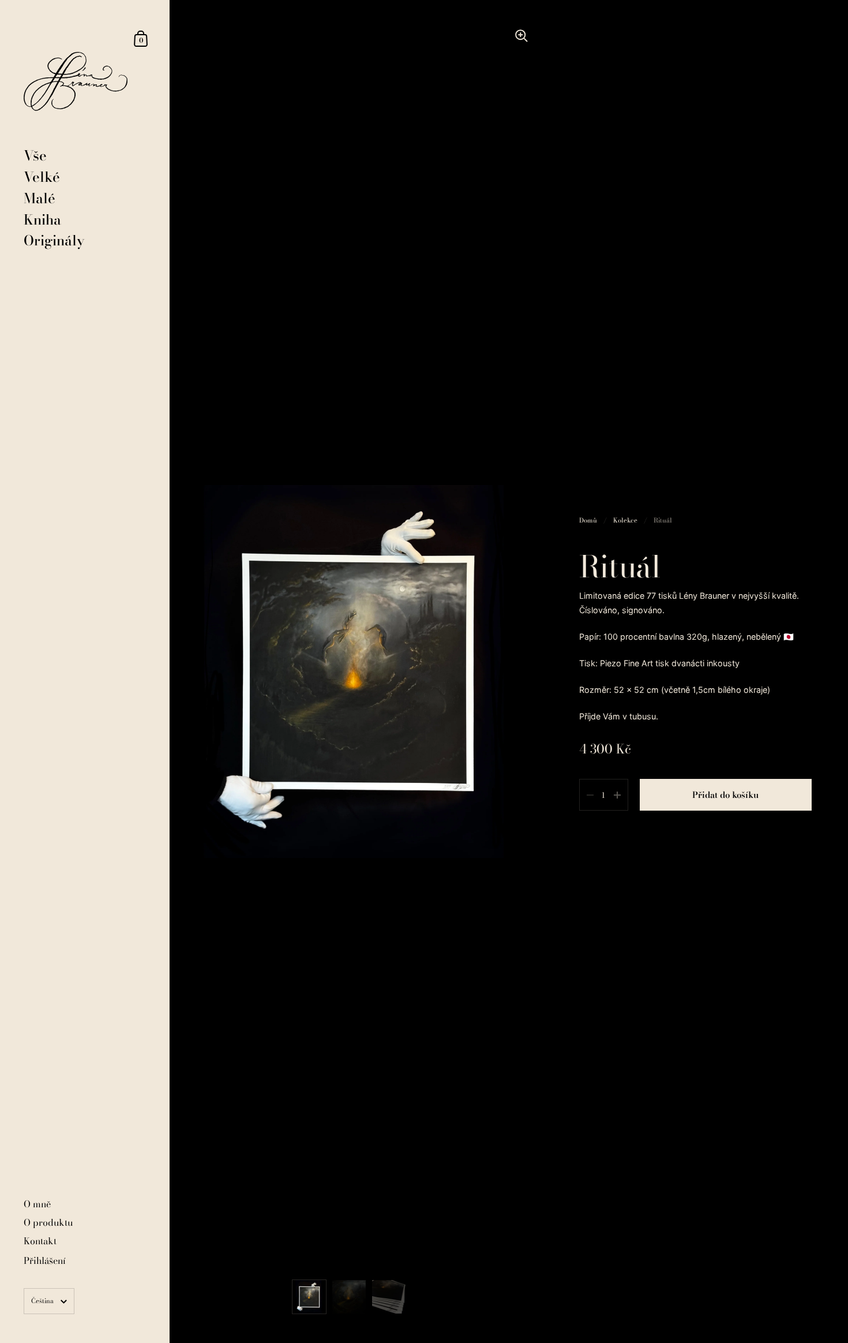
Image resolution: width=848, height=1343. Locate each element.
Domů (588, 520)
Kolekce (625, 520)
